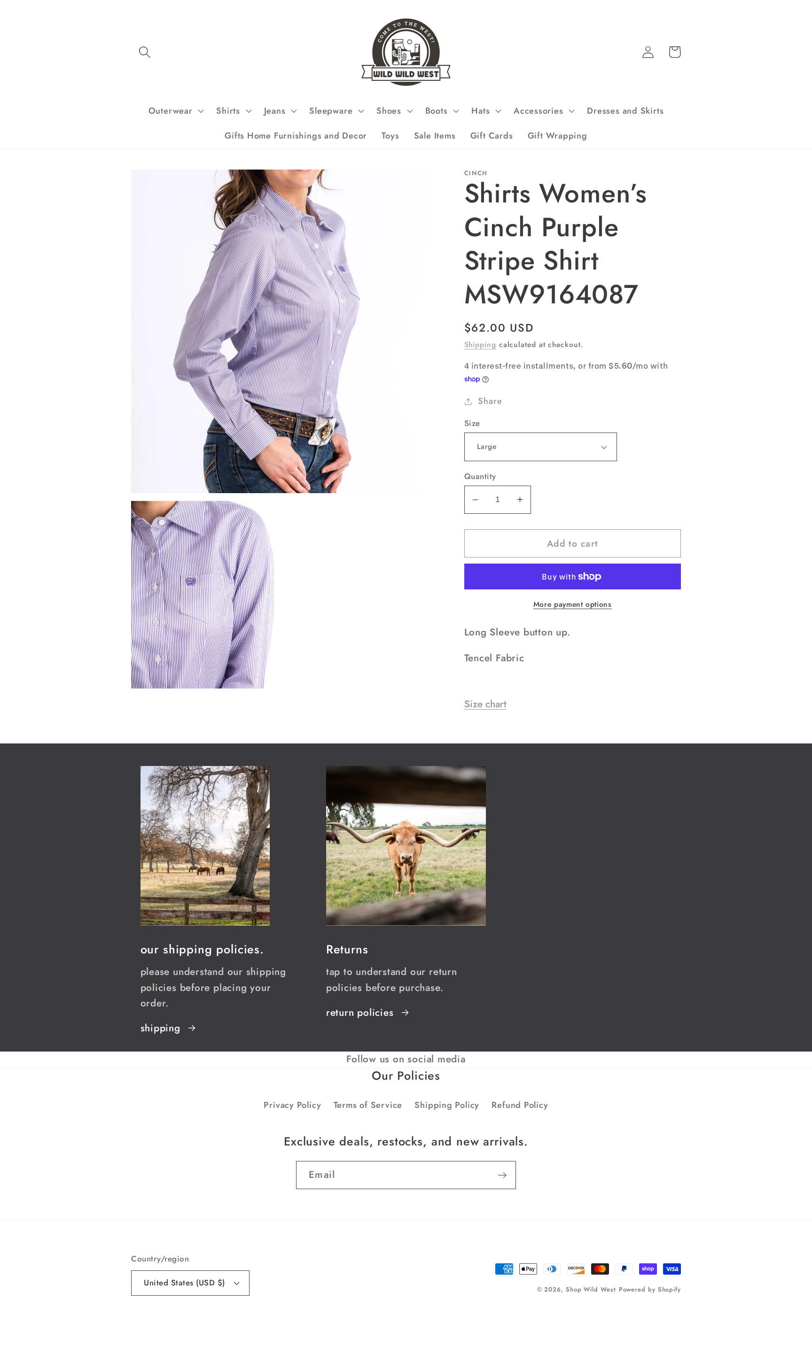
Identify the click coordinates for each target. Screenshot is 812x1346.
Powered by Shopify (650, 1289)
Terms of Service (368, 1105)
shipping (160, 1028)
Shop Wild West (591, 1289)
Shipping (480, 344)
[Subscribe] (502, 1175)
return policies (360, 1013)
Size (472, 423)
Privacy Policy (292, 1105)
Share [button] (490, 401)
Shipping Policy (446, 1105)
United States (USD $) (184, 1282)
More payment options (572, 604)
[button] (144, 52)
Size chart (485, 704)
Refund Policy (520, 1105)
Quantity (480, 476)
